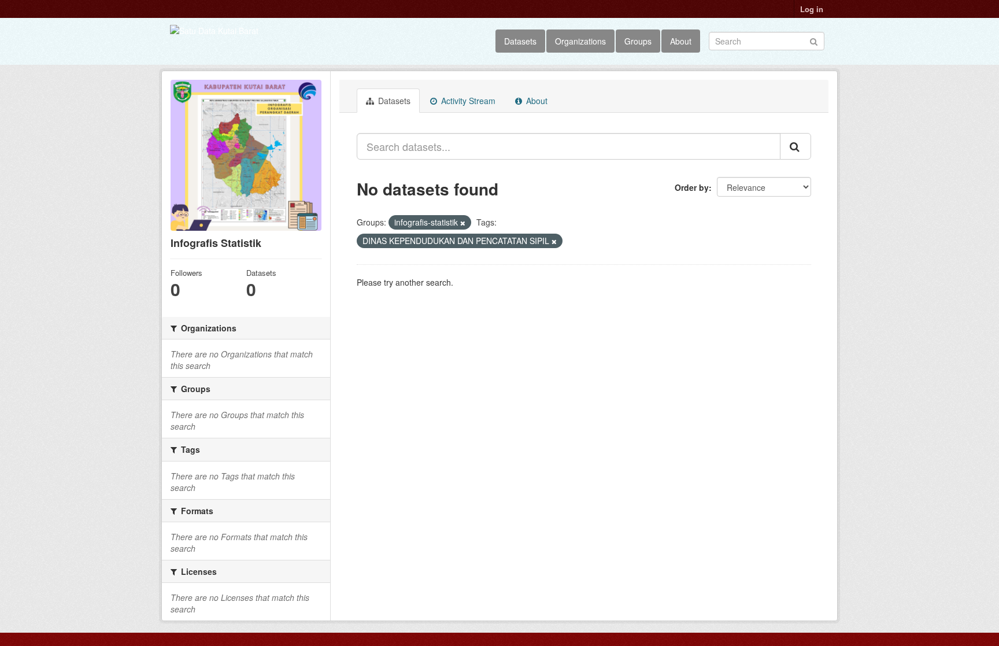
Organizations (580, 41)
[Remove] (462, 222)
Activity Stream (467, 100)
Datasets (520, 41)
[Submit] (814, 40)
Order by (692, 187)
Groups (638, 41)
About (680, 41)
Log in (811, 8)
